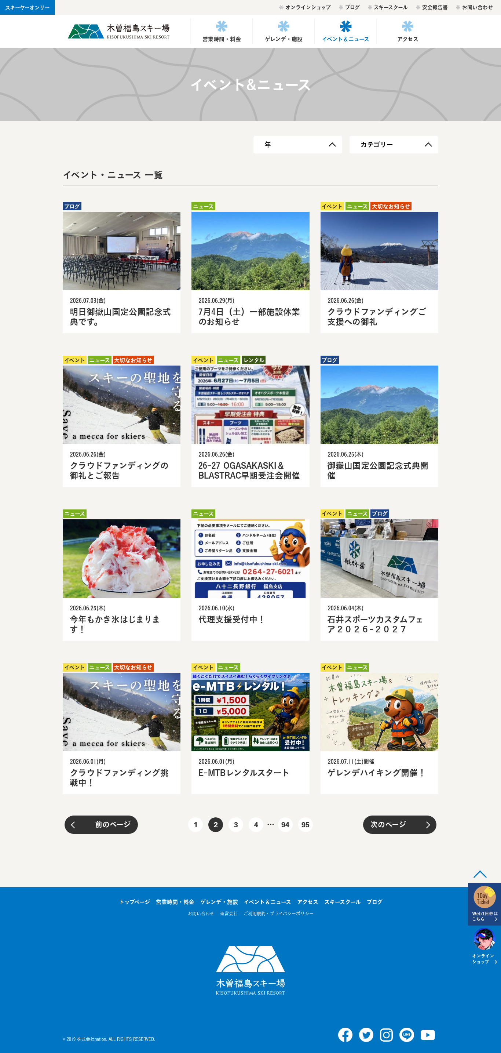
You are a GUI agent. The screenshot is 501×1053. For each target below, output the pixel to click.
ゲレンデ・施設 (284, 39)
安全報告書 (435, 7)
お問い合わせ (477, 7)
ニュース (203, 206)
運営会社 (229, 913)
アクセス (407, 39)
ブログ (352, 7)
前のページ (113, 824)
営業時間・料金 (221, 39)
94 (285, 825)
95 (305, 825)
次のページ (388, 824)
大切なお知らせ (391, 206)
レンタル (253, 360)
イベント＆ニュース (345, 39)
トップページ (134, 901)
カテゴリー (377, 144)
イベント (332, 206)
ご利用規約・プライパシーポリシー (279, 913)
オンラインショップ (308, 7)
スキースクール (391, 7)
